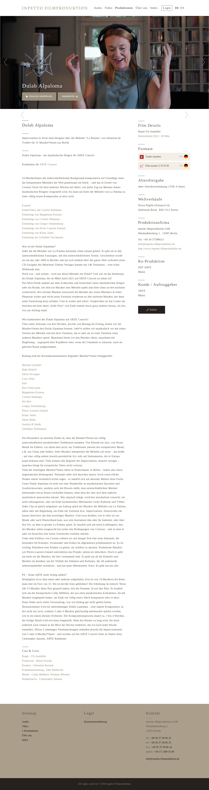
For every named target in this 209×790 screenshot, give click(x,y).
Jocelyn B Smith (31, 424)
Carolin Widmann (32, 397)
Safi (24, 383)
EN (182, 8)
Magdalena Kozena (33, 392)
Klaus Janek (29, 415)
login (167, 7)
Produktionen (124, 7)
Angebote (68, 96)
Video (109, 7)
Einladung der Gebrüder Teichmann (42, 237)
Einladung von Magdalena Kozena (42, 214)
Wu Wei (26, 401)
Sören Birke (29, 419)
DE (177, 8)
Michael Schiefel (31, 365)
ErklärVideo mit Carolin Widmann (42, 210)
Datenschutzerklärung (95, 721)
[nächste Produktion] (186, 115)
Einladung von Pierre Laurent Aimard (43, 228)
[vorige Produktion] (22, 115)
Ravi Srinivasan (31, 387)
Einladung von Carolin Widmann (41, 219)
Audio (98, 7)
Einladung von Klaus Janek (38, 232)
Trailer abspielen (40, 96)
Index (154, 7)
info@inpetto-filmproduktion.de (156, 244)
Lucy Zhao (28, 378)
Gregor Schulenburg (33, 406)
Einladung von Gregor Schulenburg (42, 223)
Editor (153, 309)
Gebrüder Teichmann (34, 428)
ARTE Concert (48, 164)
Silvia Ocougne (31, 374)
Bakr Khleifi (29, 369)
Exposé (26, 205)
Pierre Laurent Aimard (35, 410)
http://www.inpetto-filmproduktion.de (159, 248)
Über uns (142, 7)
